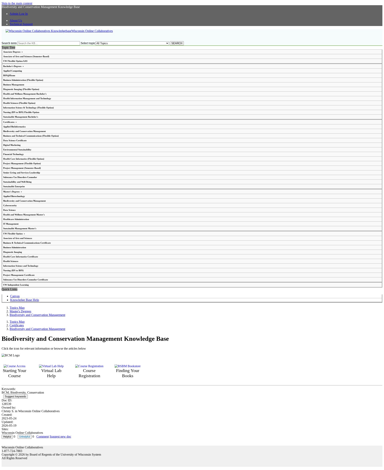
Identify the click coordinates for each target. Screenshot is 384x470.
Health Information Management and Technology (27, 98)
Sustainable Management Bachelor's (20, 117)
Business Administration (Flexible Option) (23, 80)
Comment (42, 436)
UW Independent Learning (16, 285)
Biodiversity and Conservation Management (24, 131)
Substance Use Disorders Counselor (20, 177)
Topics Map (17, 307)
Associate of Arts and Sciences (17, 238)
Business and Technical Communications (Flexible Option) (31, 136)
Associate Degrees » (13, 52)
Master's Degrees (20, 311)
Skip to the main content (17, 3)
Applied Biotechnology (14, 196)
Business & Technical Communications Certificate (27, 243)
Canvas (15, 296)
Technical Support (21, 24)
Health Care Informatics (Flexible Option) (23, 159)
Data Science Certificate (15, 140)
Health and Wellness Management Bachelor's (24, 94)
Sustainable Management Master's (19, 228)
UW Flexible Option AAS (15, 61)
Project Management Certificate (19, 275)
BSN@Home (9, 75)
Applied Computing (12, 71)
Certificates (17, 325)
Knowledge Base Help (24, 300)
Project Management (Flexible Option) (22, 163)
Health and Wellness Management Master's (24, 214)
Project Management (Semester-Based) (22, 168)
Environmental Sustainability (17, 149)
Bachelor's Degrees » (13, 66)
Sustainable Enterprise (14, 186)
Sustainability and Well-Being (17, 182)
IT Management (11, 224)
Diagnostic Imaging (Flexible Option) (21, 89)
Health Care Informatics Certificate (20, 256)
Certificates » (10, 122)
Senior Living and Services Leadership (21, 172)
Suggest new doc (60, 436)
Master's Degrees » (12, 191)
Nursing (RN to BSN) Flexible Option (21, 112)
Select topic (88, 43)
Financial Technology (13, 154)
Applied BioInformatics (14, 126)
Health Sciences (10, 261)
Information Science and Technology (20, 266)
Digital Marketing (12, 145)
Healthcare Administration (16, 219)
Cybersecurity (10, 205)
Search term (9, 43)
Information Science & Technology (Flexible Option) (28, 107)
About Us (16, 20)
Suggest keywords (15, 396)
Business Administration (14, 247)
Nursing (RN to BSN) (13, 270)
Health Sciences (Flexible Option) (19, 103)
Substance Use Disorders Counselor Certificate (25, 279)
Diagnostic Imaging (12, 252)
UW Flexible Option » (14, 233)
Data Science (9, 210)
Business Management (13, 84)
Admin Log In (19, 13)
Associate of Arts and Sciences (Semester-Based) (26, 56)
